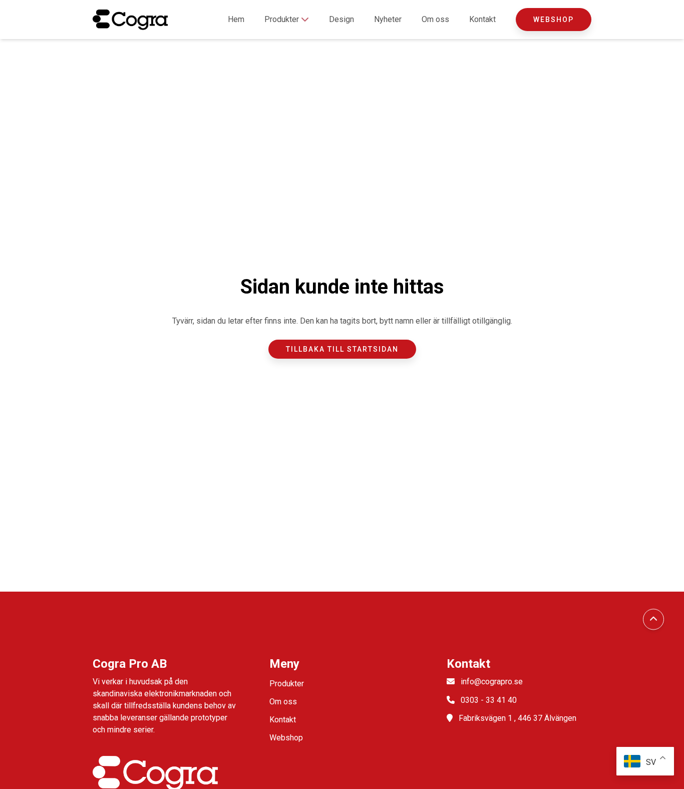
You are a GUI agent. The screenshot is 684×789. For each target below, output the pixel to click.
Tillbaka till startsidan (342, 349)
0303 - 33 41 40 (489, 700)
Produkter (282, 19)
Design (341, 19)
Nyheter (388, 19)
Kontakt (482, 19)
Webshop (553, 20)
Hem (236, 19)
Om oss (435, 19)
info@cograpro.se (492, 681)
